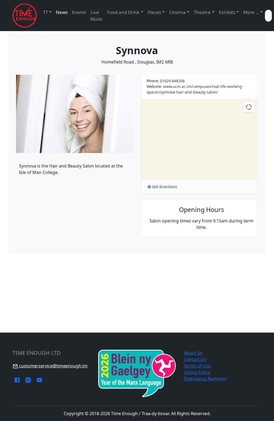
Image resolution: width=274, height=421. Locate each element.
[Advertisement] (137, 292)
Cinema (177, 12)
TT (45, 12)
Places (154, 12)
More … (251, 12)
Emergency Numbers (205, 379)
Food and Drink (123, 12)
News (62, 12)
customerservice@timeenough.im (52, 366)
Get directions (164, 186)
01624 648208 (172, 80)
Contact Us (195, 359)
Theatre (202, 12)
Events (79, 12)
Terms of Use (197, 366)
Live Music (96, 15)
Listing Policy (197, 372)
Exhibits (227, 12)
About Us (193, 353)
